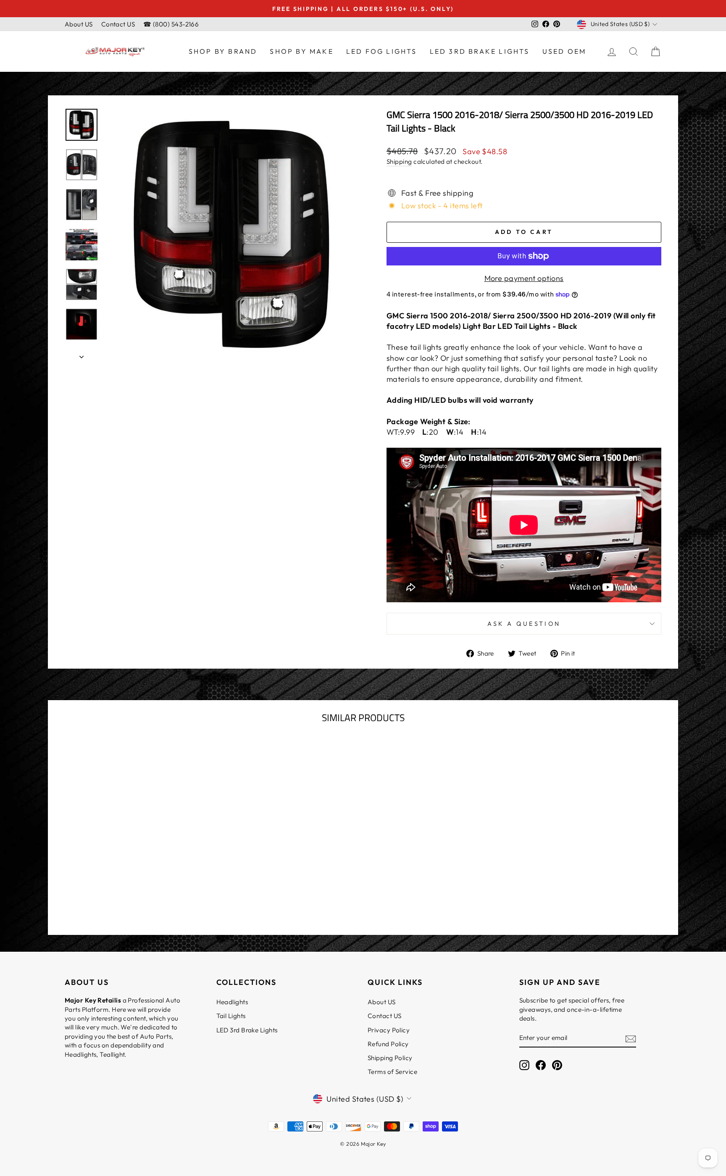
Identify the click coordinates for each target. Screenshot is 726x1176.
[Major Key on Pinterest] (557, 1065)
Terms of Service (392, 1072)
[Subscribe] (630, 1038)
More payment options (524, 278)
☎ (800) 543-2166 (171, 24)
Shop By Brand (223, 51)
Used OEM (564, 51)
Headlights (232, 1002)
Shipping (399, 161)
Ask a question (523, 623)
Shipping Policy (390, 1058)
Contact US (118, 24)
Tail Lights (231, 1016)
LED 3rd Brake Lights (480, 51)
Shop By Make (301, 51)
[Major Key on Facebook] (541, 1065)
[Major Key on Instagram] (524, 1065)
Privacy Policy (389, 1030)
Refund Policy (388, 1044)
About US (79, 24)
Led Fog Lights (381, 51)
